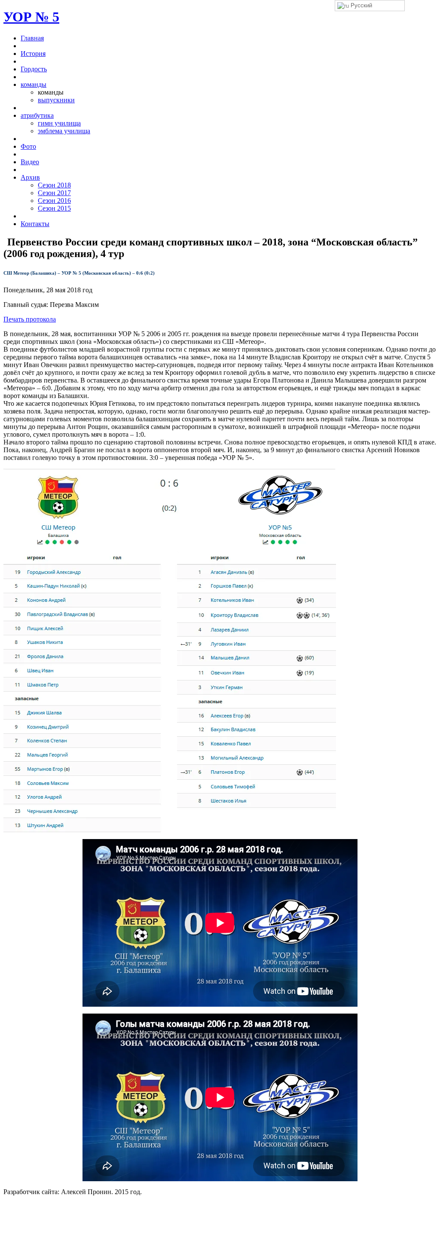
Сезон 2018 (54, 185)
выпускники (56, 100)
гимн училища (59, 123)
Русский (360, 5)
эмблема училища (64, 131)
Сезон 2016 (54, 200)
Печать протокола (29, 319)
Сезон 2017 (54, 192)
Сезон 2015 (54, 208)
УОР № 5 (31, 17)
